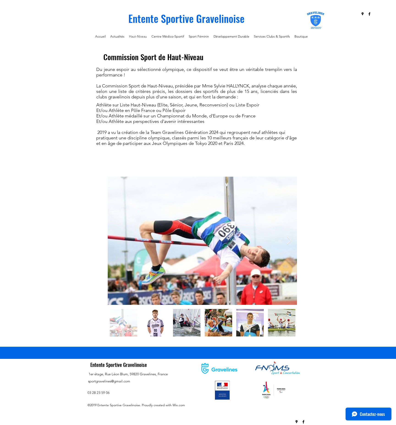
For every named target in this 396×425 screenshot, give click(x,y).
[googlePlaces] (362, 14)
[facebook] (369, 14)
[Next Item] (289, 240)
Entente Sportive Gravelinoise (118, 364)
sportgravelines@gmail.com (109, 381)
